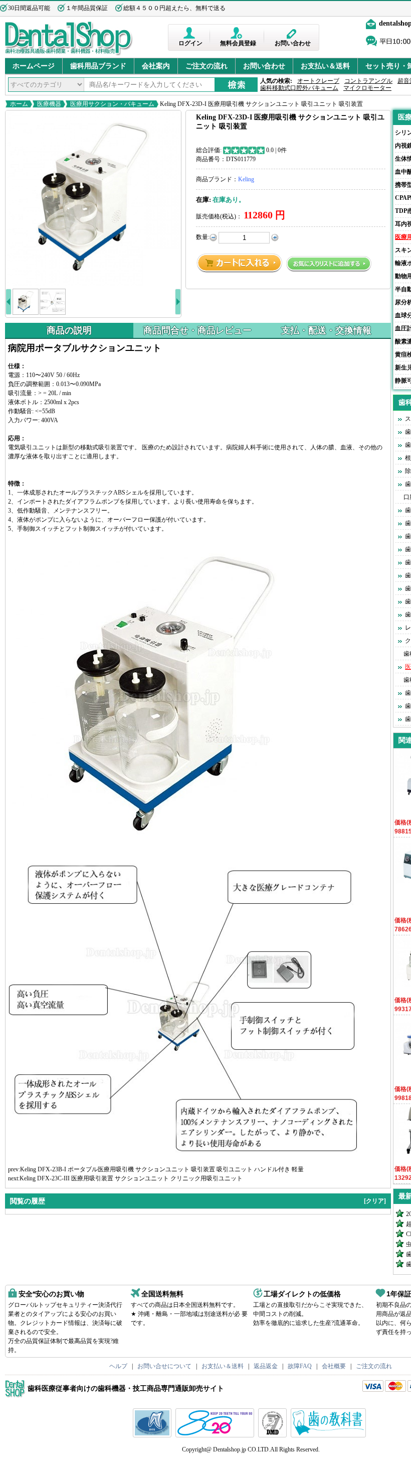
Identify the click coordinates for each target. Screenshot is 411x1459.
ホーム (19, 103)
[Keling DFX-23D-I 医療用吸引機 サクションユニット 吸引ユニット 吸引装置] (93, 198)
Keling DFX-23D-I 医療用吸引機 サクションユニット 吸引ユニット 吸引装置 (260, 103)
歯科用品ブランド (98, 66)
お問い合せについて (164, 1366)
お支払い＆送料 (325, 66)
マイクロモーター (367, 87)
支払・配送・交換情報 (326, 330)
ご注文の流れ (206, 66)
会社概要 (334, 1366)
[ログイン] (190, 33)
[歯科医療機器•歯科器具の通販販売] (69, 54)
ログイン (190, 43)
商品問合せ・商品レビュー (197, 330)
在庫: (203, 199)
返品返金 (266, 1366)
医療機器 (49, 103)
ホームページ (34, 66)
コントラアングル (368, 80)
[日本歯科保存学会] (153, 1435)
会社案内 (156, 66)
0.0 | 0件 (276, 150)
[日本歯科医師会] (216, 1435)
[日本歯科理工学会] (273, 1435)
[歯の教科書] (329, 1435)
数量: (203, 236)
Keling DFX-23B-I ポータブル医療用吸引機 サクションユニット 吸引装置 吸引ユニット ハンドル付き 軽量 (162, 1169)
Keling (246, 179)
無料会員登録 (238, 43)
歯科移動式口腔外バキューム (299, 87)
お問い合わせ (293, 43)
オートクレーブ (318, 80)
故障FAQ (300, 1366)
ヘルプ (118, 1366)
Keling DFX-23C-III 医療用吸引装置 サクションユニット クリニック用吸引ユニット (131, 1178)
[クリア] (375, 1200)
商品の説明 (69, 330)
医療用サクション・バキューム (112, 103)
